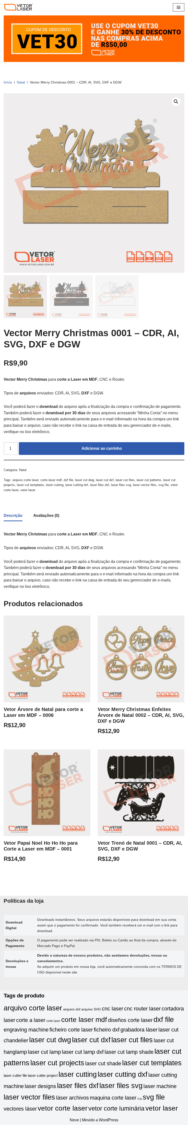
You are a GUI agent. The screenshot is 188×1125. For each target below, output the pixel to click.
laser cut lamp (44, 1052)
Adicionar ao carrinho (102, 448)
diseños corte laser (130, 1020)
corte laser (53, 1021)
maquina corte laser (113, 1098)
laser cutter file (15, 1076)
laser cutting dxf (76, 485)
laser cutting (54, 485)
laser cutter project (43, 1076)
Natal (21, 82)
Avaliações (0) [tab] (46, 515)
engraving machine (26, 1030)
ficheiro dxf (106, 1030)
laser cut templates (30, 485)
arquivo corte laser (25, 480)
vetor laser (27, 490)
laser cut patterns (149, 480)
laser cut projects (57, 1063)
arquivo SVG (91, 1009)
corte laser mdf (51, 480)
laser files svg (121, 485)
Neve (74, 1120)
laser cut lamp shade (129, 1052)
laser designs (40, 1086)
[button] (176, 101)
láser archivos (72, 1098)
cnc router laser (142, 1009)
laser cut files (125, 480)
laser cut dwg (84, 480)
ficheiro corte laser (71, 1030)
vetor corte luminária (116, 1108)
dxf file (68, 480)
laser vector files (144, 485)
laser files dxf (99, 485)
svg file (163, 485)
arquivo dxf (71, 1009)
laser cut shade (103, 1063)
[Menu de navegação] (178, 7)
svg (139, 1098)
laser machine (159, 1086)
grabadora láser (138, 1030)
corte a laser (30, 1020)
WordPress (108, 1120)
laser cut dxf (105, 480)
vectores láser (20, 1109)
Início (8, 82)
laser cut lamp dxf (83, 1052)
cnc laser (112, 1009)
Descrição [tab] (13, 515)
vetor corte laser (62, 1108)
